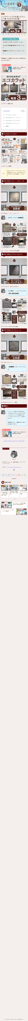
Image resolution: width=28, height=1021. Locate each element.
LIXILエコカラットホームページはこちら (14, 441)
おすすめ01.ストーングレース (14, 117)
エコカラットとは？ (11, 115)
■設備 (3, 13)
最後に (7, 126)
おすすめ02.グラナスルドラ (13, 120)
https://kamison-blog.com (14, 467)
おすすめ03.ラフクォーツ (12, 123)
